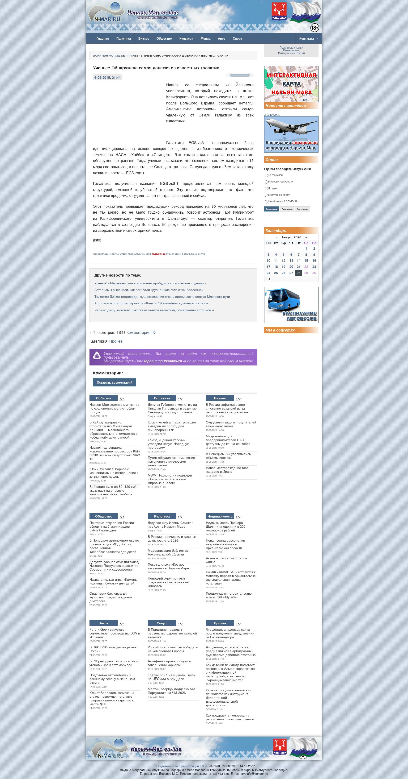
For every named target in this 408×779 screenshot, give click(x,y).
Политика (123, 38)
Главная (103, 38)
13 (291, 260)
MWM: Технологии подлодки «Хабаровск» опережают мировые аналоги (170, 479)
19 (283, 266)
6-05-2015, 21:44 (107, 77)
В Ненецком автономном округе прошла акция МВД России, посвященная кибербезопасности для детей (114, 546)
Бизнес (143, 38)
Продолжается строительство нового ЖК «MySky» (229, 595)
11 (276, 260)
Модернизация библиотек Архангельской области (168, 552)
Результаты (287, 209)
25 (276, 272)
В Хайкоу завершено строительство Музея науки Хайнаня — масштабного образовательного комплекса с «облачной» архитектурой (113, 429)
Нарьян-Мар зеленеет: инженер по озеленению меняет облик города (114, 408)
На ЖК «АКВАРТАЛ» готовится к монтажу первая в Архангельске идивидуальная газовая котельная (231, 577)
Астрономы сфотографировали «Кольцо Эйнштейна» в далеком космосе (151, 303)
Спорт (237, 38)
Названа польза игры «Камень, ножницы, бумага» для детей (113, 581)
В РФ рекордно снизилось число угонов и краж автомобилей (114, 663)
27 (291, 272)
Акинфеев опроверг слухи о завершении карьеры (169, 663)
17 (268, 266)
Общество (164, 38)
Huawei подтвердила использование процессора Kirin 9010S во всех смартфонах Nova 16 (114, 453)
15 (306, 260)
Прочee (116, 341)
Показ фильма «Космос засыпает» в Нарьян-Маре (168, 566)
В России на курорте (280, 181)
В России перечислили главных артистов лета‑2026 (172, 538)
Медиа (205, 38)
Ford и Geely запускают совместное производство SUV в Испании (114, 633)
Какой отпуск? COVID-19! (283, 201)
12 (283, 260)
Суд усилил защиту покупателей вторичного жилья (231, 424)
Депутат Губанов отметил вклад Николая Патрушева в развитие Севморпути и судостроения (172, 408)
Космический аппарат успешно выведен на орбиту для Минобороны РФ (172, 426)
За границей (275, 175)
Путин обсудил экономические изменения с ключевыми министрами (171, 461)
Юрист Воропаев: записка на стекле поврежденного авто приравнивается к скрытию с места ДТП (111, 698)
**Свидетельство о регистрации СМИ (180, 766)
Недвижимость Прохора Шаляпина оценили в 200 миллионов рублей (226, 526)
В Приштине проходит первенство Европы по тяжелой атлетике (172, 633)
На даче (273, 188)
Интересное (291, 50)
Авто (221, 38)
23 (314, 266)
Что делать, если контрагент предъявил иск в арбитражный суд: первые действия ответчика (231, 651)
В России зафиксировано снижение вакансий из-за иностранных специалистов (227, 408)
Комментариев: (141, 332)
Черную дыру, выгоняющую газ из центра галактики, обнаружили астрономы (154, 309)
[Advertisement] (128, 113)
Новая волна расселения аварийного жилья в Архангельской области (225, 544)
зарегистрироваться (163, 361)
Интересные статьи (291, 53)
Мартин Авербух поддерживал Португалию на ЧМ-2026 (171, 690)
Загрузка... (273, 114)
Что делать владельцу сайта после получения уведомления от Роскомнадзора (230, 633)
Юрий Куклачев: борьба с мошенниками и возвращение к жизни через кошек (113, 472)
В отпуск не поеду (279, 195)
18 (276, 266)
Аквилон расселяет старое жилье (226, 559)
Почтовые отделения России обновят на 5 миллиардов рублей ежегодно (111, 526)
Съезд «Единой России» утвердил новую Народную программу (169, 443)
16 (314, 260)
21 (299, 266)
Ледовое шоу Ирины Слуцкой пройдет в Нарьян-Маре (170, 524)
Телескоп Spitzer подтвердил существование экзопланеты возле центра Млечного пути (162, 296)
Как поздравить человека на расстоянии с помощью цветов (230, 717)
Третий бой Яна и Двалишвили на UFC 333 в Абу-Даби (172, 676)
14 (299, 260)
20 (291, 266)
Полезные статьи (291, 47)
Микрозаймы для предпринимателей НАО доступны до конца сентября (228, 440)
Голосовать (271, 209)
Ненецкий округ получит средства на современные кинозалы (168, 582)
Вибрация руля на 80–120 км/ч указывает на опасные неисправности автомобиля (113, 490)
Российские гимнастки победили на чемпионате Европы (173, 649)
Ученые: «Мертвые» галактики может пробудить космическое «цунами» (150, 283)
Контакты (306, 38)
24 (268, 272)
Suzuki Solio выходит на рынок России (112, 649)
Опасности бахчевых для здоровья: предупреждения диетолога (110, 597)
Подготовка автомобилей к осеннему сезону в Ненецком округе (112, 678)
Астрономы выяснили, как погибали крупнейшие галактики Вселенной (149, 289)
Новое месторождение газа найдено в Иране (227, 469)
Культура (186, 38)
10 (268, 260)
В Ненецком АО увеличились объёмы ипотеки (228, 455)
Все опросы (302, 209)
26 (283, 272)
